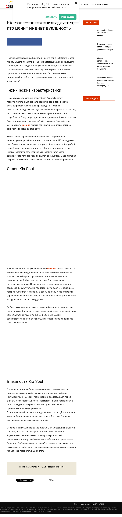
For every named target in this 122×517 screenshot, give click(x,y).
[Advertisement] (41, 219)
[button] (112, 4)
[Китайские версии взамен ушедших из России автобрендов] (89, 79)
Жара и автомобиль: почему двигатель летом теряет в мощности (105, 63)
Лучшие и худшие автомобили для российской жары (105, 47)
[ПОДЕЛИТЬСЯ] (24, 42)
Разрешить (67, 16)
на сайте (25, 125)
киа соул (51, 268)
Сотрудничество (99, 5)
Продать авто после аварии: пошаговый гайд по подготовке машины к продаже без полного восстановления (44, 508)
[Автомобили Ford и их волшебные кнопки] (89, 32)
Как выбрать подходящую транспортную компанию (101, 508)
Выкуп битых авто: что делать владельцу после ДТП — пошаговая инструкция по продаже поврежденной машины (40, 509)
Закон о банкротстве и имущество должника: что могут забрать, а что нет (25, 511)
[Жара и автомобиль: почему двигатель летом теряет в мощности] (89, 60)
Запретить (51, 16)
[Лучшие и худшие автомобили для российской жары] (89, 46)
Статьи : (3, 508)
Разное (84, 5)
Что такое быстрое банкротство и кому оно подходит (99, 509)
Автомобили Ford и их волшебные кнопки (105, 32)
